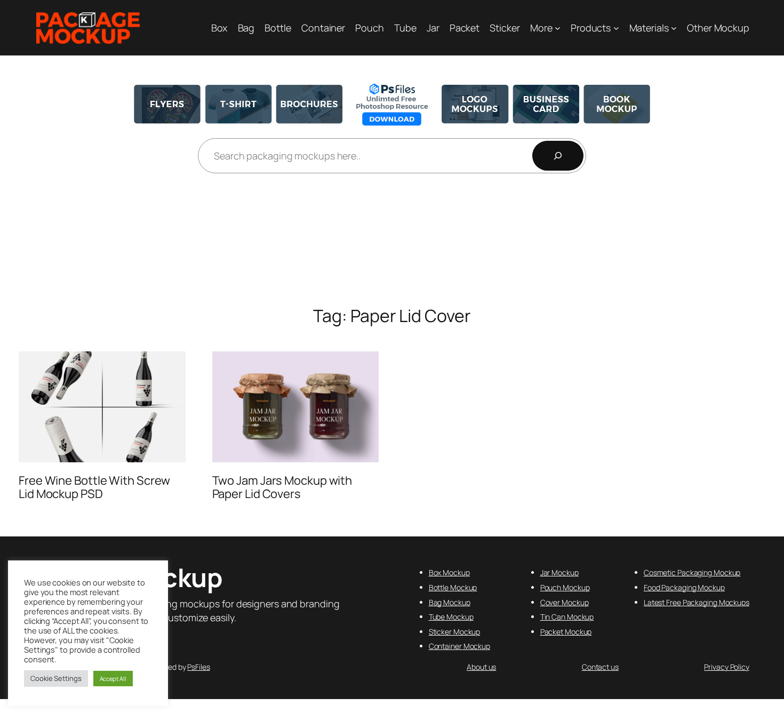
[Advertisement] (392, 240)
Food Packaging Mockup (684, 587)
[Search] (557, 156)
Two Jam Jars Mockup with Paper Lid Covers (282, 487)
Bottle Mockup (453, 587)
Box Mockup (449, 572)
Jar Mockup (559, 572)
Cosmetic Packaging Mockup (692, 572)
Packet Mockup (566, 632)
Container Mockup (459, 646)
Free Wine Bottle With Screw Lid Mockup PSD (94, 487)
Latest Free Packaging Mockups (696, 602)
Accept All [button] (113, 679)
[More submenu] (558, 28)
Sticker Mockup (455, 632)
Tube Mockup (451, 617)
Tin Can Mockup (567, 617)
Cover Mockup (564, 602)
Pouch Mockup (565, 587)
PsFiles (198, 667)
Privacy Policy (726, 667)
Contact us (600, 667)
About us (481, 667)
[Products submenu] (616, 28)
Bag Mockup (449, 602)
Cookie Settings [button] (56, 678)
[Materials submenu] (674, 28)
